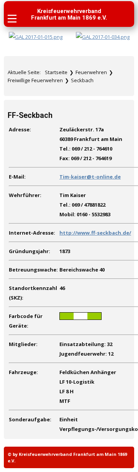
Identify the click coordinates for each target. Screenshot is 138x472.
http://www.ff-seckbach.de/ (95, 232)
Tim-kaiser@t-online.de (90, 176)
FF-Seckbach (30, 115)
